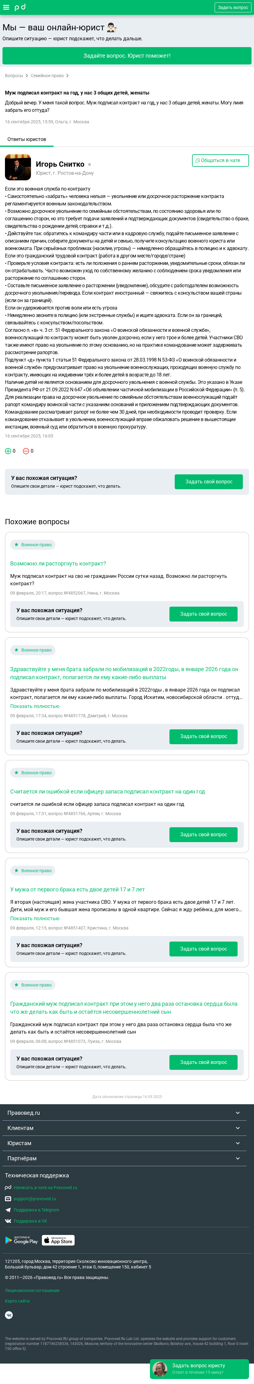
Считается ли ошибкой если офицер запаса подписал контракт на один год (107, 791)
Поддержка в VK (30, 1221)
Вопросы (14, 75)
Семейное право (47, 75)
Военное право (36, 544)
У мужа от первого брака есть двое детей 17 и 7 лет (77, 889)
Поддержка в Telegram (36, 1209)
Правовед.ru (23, 1112)
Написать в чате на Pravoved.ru (45, 1187)
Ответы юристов (26, 139)
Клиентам (20, 1128)
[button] (199, 1369)
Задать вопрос (233, 7)
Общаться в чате (220, 160)
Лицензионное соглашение (32, 1290)
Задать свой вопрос (209, 482)
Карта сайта (17, 1300)
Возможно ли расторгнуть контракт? (58, 563)
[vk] (9, 1315)
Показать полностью (34, 706)
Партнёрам (22, 1158)
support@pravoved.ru (35, 1198)
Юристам (19, 1143)
